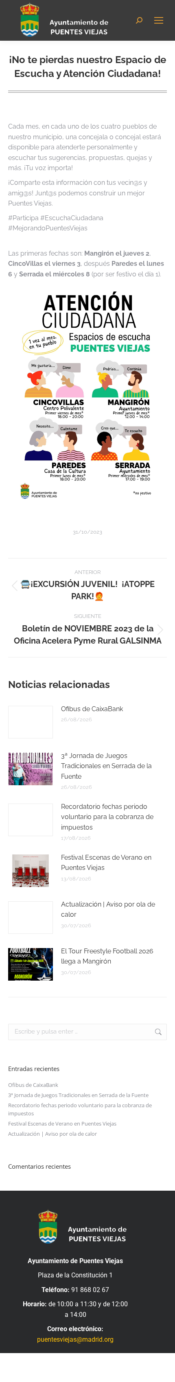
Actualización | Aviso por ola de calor (108, 909)
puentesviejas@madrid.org (75, 1339)
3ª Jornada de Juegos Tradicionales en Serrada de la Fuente (106, 766)
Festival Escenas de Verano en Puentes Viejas (106, 863)
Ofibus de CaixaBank (92, 709)
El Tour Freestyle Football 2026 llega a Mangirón (107, 956)
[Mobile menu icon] (159, 20)
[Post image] (30, 722)
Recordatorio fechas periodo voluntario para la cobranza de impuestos (107, 817)
